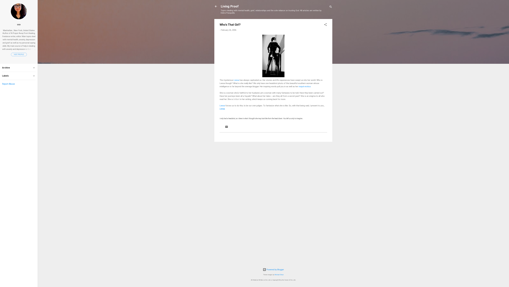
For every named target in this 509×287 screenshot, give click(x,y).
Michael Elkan (279, 275)
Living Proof (230, 6)
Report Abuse (8, 84)
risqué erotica (305, 86)
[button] (325, 25)
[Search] (330, 7)
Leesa (236, 80)
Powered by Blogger (275, 269)
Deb (19, 25)
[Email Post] (226, 127)
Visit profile (19, 54)
